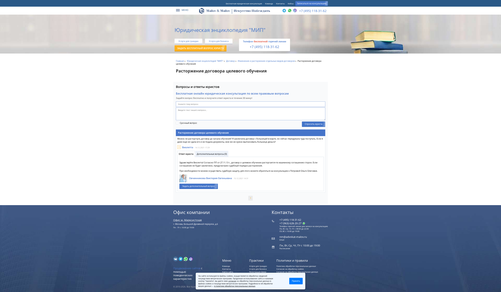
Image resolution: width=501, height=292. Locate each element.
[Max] (295, 11)
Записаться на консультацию (311, 3)
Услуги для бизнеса (219, 41)
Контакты (280, 3)
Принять (296, 281)
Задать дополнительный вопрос (198, 186)
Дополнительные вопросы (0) (212, 154)
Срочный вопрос (188, 123)
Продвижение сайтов (186, 268)
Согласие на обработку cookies (290, 269)
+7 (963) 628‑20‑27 (290, 223)
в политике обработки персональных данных (234, 286)
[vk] (175, 258)
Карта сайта (227, 272)
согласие (232, 281)
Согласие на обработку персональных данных (297, 272)
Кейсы (291, 3)
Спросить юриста (313, 124)
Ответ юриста (186, 154)
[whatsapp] (186, 258)
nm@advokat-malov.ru (293, 237)
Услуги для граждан (188, 41)
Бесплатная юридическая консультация (244, 3)
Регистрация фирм (257, 272)
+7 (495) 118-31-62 (313, 11)
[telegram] (284, 11)
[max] (191, 258)
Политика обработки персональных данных (296, 266)
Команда (269, 3)
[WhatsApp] (289, 11)
